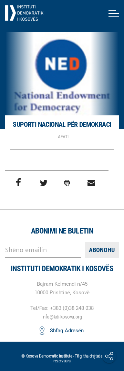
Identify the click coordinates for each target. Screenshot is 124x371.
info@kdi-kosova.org (62, 317)
